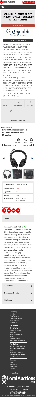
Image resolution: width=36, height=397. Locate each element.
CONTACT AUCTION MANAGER (18, 40)
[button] (18, 158)
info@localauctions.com (18, 389)
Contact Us (13, 322)
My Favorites (14, 371)
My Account (13, 364)
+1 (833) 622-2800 (21, 386)
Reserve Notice (14, 320)
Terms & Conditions (16, 318)
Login (11, 362)
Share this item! (7, 207)
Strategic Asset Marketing (18, 355)
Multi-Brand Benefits (16, 357)
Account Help (14, 373)
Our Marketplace (15, 338)
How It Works (14, 328)
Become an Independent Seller (17, 349)
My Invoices (13, 366)
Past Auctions (14, 316)
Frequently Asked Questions (15, 331)
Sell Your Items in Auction (18, 346)
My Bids (12, 369)
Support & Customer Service (16, 335)
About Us (13, 314)
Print (31, 142)
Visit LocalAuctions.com (17, 340)
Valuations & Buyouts (16, 352)
